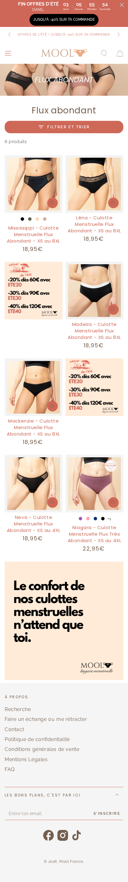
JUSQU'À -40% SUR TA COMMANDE (64, 19)
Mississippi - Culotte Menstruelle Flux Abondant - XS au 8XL (33, 234)
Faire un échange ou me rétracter (46, 719)
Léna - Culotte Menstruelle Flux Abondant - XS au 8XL (94, 224)
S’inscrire (107, 813)
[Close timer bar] (121, 4)
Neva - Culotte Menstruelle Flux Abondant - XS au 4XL (34, 523)
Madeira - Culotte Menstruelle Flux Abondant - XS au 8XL (94, 330)
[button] (104, 53)
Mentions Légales (26, 759)
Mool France (71, 861)
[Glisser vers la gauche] (10, 34)
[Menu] (8, 53)
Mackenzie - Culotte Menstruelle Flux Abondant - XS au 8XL (33, 427)
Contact (14, 729)
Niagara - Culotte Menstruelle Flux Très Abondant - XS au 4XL (94, 534)
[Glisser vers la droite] (118, 34)
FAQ (10, 769)
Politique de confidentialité (37, 739)
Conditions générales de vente (42, 749)
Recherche (18, 709)
